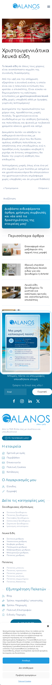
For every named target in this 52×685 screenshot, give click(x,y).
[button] (48, 626)
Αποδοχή (26, 660)
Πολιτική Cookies (24, 681)
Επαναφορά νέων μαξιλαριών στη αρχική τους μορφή (36, 249)
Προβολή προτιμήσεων (26, 675)
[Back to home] (26, 6)
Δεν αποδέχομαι (26, 668)
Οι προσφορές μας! (18, 438)
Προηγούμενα (11, 188)
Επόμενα (43, 188)
